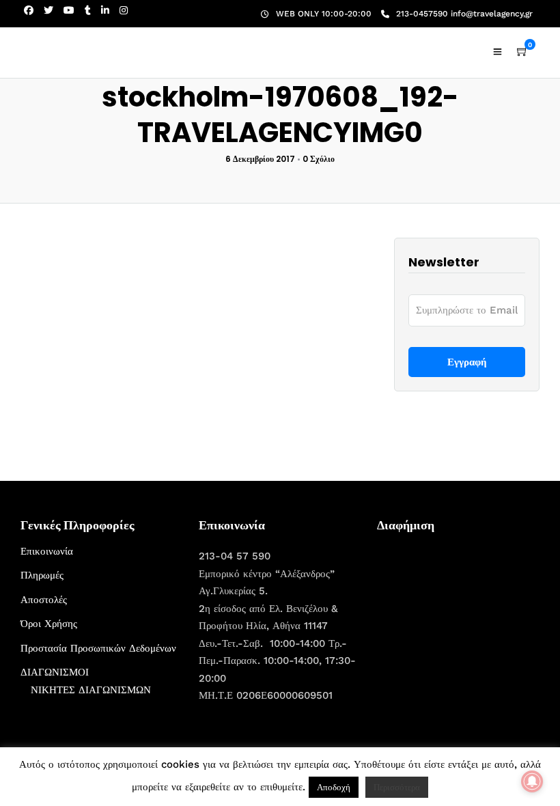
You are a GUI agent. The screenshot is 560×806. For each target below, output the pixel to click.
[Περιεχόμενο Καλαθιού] (522, 52)
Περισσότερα (397, 787)
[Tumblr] (88, 10)
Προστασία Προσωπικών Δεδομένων (98, 648)
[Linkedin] (105, 10)
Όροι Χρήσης (48, 623)
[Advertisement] (468, 628)
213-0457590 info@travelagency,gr (464, 13)
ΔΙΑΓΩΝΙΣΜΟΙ (54, 672)
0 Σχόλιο (319, 159)
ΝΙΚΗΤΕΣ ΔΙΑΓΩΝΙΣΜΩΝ (91, 690)
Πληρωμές (42, 575)
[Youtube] (69, 10)
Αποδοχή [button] (333, 787)
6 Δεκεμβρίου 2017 (260, 159)
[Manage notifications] (532, 781)
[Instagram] (124, 10)
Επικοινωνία (46, 551)
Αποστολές (43, 600)
